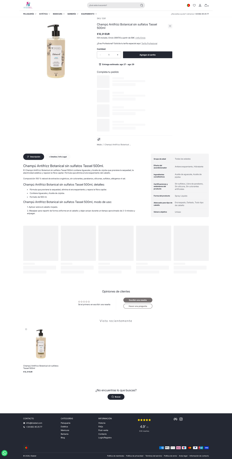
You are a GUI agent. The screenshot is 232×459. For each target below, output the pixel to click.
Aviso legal (183, 456)
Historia (101, 423)
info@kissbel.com (34, 423)
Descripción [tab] (35, 157)
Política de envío (170, 456)
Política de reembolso (115, 456)
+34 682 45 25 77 (201, 14)
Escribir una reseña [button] (138, 300)
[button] (188, 5)
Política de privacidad (134, 456)
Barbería (72, 14)
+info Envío (140, 38)
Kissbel (33, 456)
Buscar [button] (118, 397)
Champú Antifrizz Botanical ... (117, 144)
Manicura (57, 14)
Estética (43, 14)
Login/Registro (105, 438)
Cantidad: (101, 49)
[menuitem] (78, 423)
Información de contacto (199, 456)
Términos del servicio (153, 456)
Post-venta (103, 430)
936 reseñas (144, 431)
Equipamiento (87, 14)
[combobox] (112, 5)
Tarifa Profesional (149, 43)
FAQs (100, 426)
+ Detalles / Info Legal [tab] (58, 157)
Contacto (102, 434)
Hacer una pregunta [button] (138, 306)
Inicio (99, 144)
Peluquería (28, 14)
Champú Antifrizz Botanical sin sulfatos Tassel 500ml (40, 367)
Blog (63, 438)
